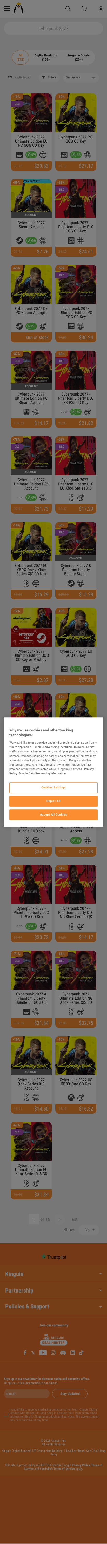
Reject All (53, 801)
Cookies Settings (53, 787)
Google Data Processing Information (42, 773)
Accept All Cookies (53, 814)
